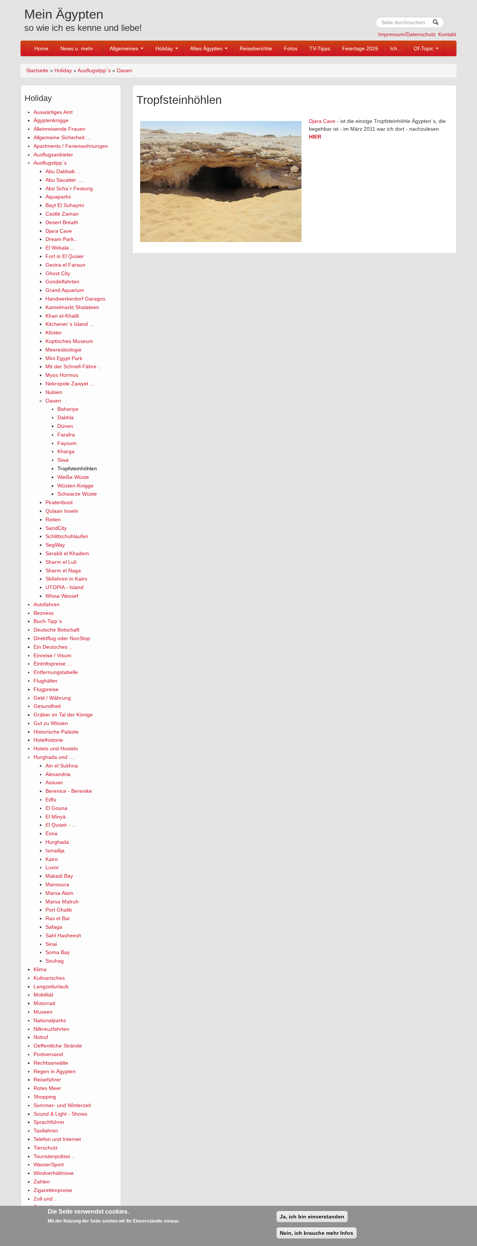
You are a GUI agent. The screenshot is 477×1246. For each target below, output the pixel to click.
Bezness (44, 613)
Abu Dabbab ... (63, 171)
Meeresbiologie (63, 350)
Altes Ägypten (207, 48)
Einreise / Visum (53, 655)
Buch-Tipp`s (48, 621)
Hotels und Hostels (56, 748)
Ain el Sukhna (61, 766)
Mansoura (57, 884)
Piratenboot (59, 502)
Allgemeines (125, 48)
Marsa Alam (59, 893)
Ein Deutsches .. (53, 647)
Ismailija (54, 851)
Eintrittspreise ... (53, 664)
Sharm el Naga (63, 570)
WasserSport (49, 1164)
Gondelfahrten (62, 282)
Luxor (52, 867)
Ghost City (57, 273)
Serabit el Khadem (67, 553)
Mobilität (43, 995)
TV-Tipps (319, 48)
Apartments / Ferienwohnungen (71, 146)
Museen (43, 1012)
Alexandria (57, 774)
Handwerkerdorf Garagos (75, 299)
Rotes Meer (47, 1088)
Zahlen (42, 1182)
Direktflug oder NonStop (62, 638)
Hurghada (57, 842)
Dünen (65, 426)
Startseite (37, 70)
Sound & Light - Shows (60, 1114)
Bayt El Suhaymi (64, 205)
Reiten (53, 519)
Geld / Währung (52, 698)
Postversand (48, 1054)
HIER (315, 137)
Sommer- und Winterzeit (62, 1105)
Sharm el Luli (60, 562)
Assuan (54, 782)
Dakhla (65, 417)
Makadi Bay (59, 876)
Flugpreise (46, 689)
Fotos (290, 48)
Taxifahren (46, 1131)
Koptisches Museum (69, 341)
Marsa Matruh (62, 902)
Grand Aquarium (64, 290)
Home (41, 48)
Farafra (66, 435)
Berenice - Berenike (68, 791)
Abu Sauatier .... (64, 180)
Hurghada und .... (54, 757)
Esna (51, 833)
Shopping (45, 1097)
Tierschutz (46, 1148)
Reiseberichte (256, 48)
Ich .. (396, 48)
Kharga (66, 451)
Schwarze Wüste (77, 494)
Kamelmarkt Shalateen (72, 307)
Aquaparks (58, 197)
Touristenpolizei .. (54, 1156)
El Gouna (56, 808)
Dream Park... (61, 239)
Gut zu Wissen (51, 723)
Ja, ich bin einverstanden (312, 1217)
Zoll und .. (45, 1199)
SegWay (55, 545)
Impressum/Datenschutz (407, 34)
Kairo (51, 859)
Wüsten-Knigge (75, 486)
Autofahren (47, 604)
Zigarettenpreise (53, 1190)
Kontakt (447, 34)
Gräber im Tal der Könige (63, 715)
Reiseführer (47, 1080)
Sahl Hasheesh (63, 935)
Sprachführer (49, 1122)
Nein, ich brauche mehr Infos (316, 1233)
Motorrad (44, 1003)
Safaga (53, 927)
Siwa (63, 460)
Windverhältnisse (54, 1173)
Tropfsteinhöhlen (77, 468)
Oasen (124, 70)
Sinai (51, 944)
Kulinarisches (49, 978)
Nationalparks (50, 1020)
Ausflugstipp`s (94, 70)
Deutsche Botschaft (56, 630)
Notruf (41, 1037)
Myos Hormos (61, 375)
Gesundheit (47, 706)
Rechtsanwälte (51, 1063)
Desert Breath (61, 222)
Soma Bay (57, 952)
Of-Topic (424, 48)
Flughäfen (45, 681)
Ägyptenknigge (51, 120)
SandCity (56, 528)
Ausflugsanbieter (53, 155)
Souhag (54, 961)
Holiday (164, 48)
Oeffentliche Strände (58, 1046)
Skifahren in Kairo (66, 579)
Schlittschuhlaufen (66, 536)
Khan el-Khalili (62, 316)
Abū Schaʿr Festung (69, 188)
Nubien (53, 392)
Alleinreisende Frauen (59, 129)
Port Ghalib (58, 910)
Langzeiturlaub (51, 986)
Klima (40, 969)
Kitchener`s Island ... (69, 324)
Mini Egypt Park (63, 358)
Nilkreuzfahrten (51, 1029)
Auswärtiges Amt (53, 112)
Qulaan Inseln (61, 511)
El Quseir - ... (60, 825)
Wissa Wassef (61, 596)
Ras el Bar (57, 918)
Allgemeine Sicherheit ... (62, 137)
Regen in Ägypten (55, 1071)
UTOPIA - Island (64, 587)
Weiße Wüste (73, 477)
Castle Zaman (62, 214)
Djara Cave (58, 231)
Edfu (50, 799)
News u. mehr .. (79, 48)
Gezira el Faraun (65, 265)
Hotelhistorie (48, 740)
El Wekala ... (60, 248)
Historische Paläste (56, 732)
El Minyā (55, 817)
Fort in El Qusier (64, 256)
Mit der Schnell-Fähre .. (73, 366)
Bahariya (67, 409)
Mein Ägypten (63, 14)
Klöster (53, 333)
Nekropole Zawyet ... (69, 384)
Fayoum (67, 443)
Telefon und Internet (57, 1139)
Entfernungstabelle (56, 672)
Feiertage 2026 (360, 48)
